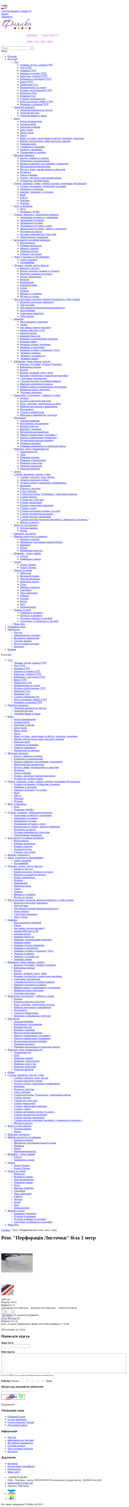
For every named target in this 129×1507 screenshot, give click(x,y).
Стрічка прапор (22, 1097)
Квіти (11, 716)
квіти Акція (20, 727)
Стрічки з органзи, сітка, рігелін (31, 1078)
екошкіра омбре (22, 942)
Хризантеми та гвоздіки (27, 750)
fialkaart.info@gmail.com (20, 1483)
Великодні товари (23, 1176)
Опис (4, 1318)
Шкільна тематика (24, 1188)
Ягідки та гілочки (23, 897)
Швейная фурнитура (25, 1151)
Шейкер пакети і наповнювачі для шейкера (37, 987)
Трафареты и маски (24, 1159)
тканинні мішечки (23, 1021)
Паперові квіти (22, 742)
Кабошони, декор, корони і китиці (26, 962)
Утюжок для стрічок (25, 852)
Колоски (18, 880)
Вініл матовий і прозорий (27, 922)
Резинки (18, 801)
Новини (12, 649)
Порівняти (33, 1315)
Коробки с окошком (24, 1030)
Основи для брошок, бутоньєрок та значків (37, 784)
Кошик (5, 14)
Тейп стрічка (21, 917)
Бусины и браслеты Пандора (29, 1001)
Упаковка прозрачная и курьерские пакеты (37, 1047)
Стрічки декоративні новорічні (30, 1106)
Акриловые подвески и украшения (32, 815)
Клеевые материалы (24, 843)
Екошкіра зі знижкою (25, 1213)
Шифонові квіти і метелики (29, 990)
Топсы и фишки (22, 773)
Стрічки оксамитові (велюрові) (30, 1114)
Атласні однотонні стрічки (28, 1080)
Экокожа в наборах (24, 953)
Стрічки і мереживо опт (26, 696)
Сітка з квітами (22, 1092)
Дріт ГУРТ (19, 665)
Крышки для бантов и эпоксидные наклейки (38, 976)
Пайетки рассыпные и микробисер (32, 1007)
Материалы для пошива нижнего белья (35, 1143)
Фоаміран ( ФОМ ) (24, 809)
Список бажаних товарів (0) (16, 11)
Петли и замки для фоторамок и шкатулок (36, 767)
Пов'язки (18, 798)
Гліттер (18, 1157)
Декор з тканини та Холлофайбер (25, 857)
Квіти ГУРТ (20, 679)
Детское (18, 1199)
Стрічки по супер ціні (25, 1100)
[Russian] (2, 8)
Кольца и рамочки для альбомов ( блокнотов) (38, 761)
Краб (16, 792)
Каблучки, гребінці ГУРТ (27, 674)
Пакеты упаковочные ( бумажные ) (32, 1038)
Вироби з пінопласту (19, 855)
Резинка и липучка (24, 1089)
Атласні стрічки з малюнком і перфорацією (37, 1083)
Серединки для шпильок (27, 979)
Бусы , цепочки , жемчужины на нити (34, 1004)
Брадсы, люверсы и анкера (28, 756)
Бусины (18, 999)
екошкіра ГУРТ (22, 668)
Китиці (18, 970)
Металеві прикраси (18, 753)
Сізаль (17, 888)
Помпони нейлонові (25, 1066)
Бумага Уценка (22, 1168)
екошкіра (12, 919)
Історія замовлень (17, 1419)
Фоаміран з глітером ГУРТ (28, 702)
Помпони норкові (23, 1058)
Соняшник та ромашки (26, 744)
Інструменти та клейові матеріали (26, 838)
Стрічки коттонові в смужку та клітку (34, 1111)
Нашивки (19, 1145)
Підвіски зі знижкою (25, 1216)
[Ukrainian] (5, 8)
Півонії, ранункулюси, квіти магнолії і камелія (39, 739)
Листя (17, 733)
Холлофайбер (21, 863)
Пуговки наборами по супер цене (32, 832)
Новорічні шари (22, 886)
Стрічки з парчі (22, 1109)
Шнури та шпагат (23, 1123)
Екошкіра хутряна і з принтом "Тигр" (34, 951)
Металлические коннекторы (29, 764)
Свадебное (19, 1191)
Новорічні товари (23, 1182)
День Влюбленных (24, 1179)
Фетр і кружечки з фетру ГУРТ (30, 699)
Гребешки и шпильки (25, 787)
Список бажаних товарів (21, 1422)
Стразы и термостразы (26, 1013)
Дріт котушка (21, 905)
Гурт (10, 660)
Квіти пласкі (20, 730)
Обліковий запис (17, 626)
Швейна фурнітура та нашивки (24, 1137)
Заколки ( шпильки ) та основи (30, 790)
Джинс (17, 925)
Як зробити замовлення (26, 638)
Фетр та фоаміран (17, 804)
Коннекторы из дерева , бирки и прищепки (37, 826)
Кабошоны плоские (24, 967)
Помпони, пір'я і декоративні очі (25, 1049)
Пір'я (16, 1055)
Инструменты (21, 840)
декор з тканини (22, 860)
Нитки (17, 1148)
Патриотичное (21, 1207)
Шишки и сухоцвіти (25, 894)
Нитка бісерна (21, 911)
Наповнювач (21, 883)
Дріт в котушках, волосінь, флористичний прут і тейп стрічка (41, 900)
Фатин (17, 1131)
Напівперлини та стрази (27, 685)
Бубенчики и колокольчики (28, 759)
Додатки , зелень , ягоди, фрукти (25, 866)
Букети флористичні (25, 719)
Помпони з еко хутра (25, 1063)
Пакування (13, 1018)
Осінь (17, 1185)
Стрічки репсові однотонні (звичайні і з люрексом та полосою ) (48, 1120)
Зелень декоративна (24, 877)
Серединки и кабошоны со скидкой (33, 1222)
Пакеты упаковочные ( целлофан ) (32, 1035)
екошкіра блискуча (24, 936)
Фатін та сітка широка (19, 1126)
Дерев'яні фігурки (23, 710)
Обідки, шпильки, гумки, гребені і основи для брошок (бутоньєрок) (44, 781)
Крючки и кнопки (23, 1140)
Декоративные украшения (28, 835)
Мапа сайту (14, 1472)
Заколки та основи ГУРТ (27, 671)
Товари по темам (17, 1171)
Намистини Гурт (23, 682)
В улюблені (20, 1315)
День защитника (22, 1193)
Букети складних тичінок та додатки (33, 871)
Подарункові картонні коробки (30, 1041)
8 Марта (18, 1196)
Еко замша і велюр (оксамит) (29, 928)
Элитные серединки (25, 993)
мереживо (19, 1086)
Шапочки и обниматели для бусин (32, 1015)
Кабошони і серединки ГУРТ (29, 677)
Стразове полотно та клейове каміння (34, 982)
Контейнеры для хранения (28, 1024)
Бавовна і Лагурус (23, 869)
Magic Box (13, 1224)
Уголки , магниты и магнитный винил (34, 775)
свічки (11, 1072)
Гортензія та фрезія (24, 725)
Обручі (17, 795)
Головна (5, 1230)
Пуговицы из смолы (25, 829)
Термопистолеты (23, 849)
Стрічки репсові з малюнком (29, 1117)
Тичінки (18, 891)
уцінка (11, 1162)
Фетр (16, 807)
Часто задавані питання (26, 643)
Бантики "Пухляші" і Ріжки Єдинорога (35, 965)
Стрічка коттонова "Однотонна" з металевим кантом (42, 1095)
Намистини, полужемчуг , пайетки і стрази (31, 996)
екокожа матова (22, 934)
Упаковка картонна (24, 1044)
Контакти (19, 646)
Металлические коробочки (28, 1032)
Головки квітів (22, 722)
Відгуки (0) (14, 1318)
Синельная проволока (25, 914)
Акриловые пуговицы (26, 818)
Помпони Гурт (22, 694)
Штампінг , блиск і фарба (21, 1154)
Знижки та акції (16, 1210)
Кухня (17, 1202)
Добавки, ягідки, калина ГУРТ (30, 662)
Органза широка (22, 1128)
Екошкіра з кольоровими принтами (33, 939)
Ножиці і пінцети (23, 846)
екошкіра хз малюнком (26, 948)
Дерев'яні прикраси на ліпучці (30, 708)
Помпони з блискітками (27, 1061)
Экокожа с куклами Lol (26, 956)
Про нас (18, 632)
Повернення (14, 1469)
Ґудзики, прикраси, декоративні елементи (30, 812)
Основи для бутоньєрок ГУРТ (30, 688)
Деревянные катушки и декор (30, 823)
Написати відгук (68, 1308)
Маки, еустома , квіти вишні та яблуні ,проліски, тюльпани (46, 736)
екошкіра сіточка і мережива (29, 945)
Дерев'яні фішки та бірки (27, 713)
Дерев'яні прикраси (18, 705)
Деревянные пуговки (25, 821)
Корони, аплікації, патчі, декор (30, 973)
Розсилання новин (17, 1425)
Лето (16, 1205)
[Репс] (17, 1281)
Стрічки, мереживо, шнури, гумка (26, 1075)
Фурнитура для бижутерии (28, 778)
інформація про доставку (27, 635)
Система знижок (23, 641)
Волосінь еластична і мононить (31, 903)
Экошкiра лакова (23, 959)
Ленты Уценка (21, 1165)
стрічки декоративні (24, 1103)
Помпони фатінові (24, 1069)
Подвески (19, 770)
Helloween (19, 1174)
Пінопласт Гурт (22, 691)
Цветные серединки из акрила (30, 984)
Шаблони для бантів (18, 1134)
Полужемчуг (21, 1010)
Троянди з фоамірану (25, 747)
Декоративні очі (22, 1052)
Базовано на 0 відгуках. (43, 1308)
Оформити (7, 16)
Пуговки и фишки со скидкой (30, 1219)
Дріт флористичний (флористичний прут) (36, 908)
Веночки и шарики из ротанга (30, 874)
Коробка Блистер (23, 1027)
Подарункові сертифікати (21, 1466)
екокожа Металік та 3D (26, 931)
